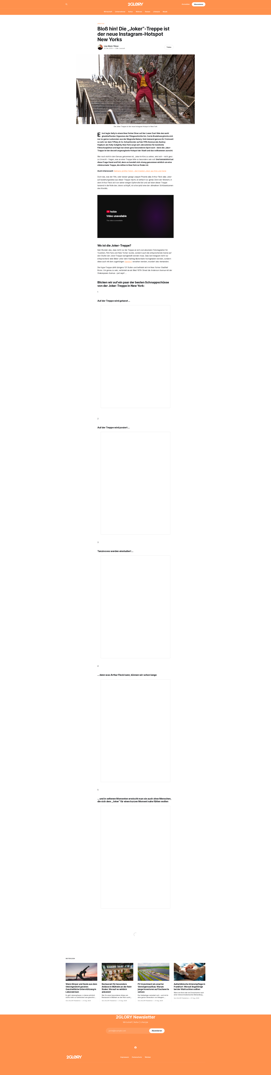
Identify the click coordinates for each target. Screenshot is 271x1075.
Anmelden (186, 4)
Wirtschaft (108, 12)
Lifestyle (156, 12)
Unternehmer (120, 12)
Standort (128, 262)
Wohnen (139, 12)
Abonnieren (198, 4)
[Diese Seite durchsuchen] (66, 4)
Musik (165, 12)
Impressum (124, 1057)
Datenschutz (137, 1057)
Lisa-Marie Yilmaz (111, 46)
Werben (148, 1057)
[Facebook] (135, 1047)
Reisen (147, 12)
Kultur (130, 12)
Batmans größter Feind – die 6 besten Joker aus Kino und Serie (140, 171)
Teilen (169, 47)
